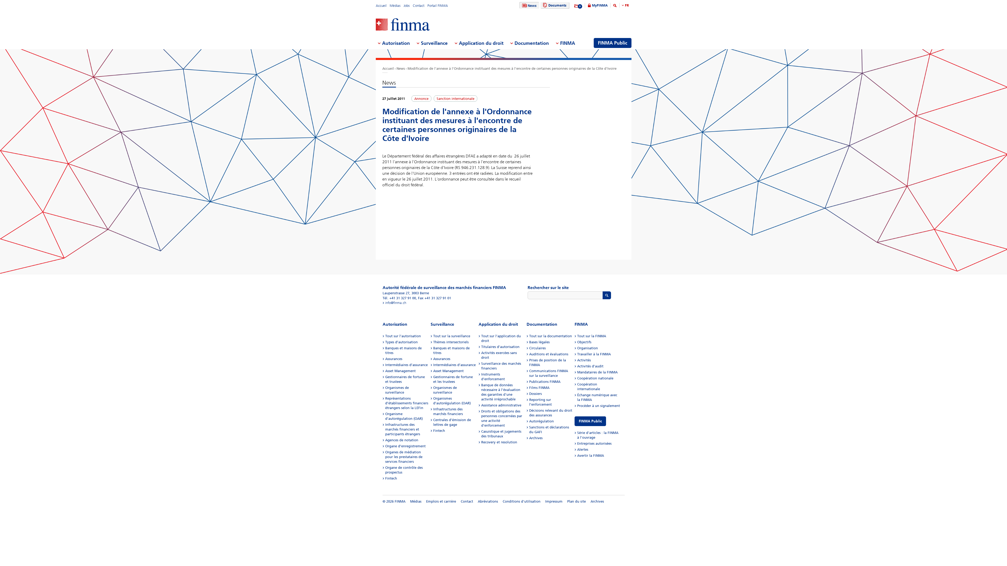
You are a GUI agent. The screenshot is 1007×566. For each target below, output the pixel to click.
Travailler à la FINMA (594, 354)
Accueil (381, 6)
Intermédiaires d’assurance (406, 365)
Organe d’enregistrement (405, 446)
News (532, 6)
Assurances (393, 359)
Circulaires (537, 348)
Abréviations (488, 501)
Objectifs (584, 342)
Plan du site (576, 501)
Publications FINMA (544, 382)
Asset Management (400, 371)
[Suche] (615, 6)
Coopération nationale (595, 378)
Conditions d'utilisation (521, 501)
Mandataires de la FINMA (597, 372)
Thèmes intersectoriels (451, 342)
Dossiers (535, 394)
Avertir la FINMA (590, 456)
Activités (584, 360)
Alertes (582, 449)
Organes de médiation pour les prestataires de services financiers (403, 457)
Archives (536, 438)
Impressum (554, 501)
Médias (395, 6)
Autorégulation (541, 421)
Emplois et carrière (441, 501)
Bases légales (539, 342)
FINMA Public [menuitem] (612, 43)
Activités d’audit (590, 366)
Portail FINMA (437, 6)
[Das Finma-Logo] (403, 25)
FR (627, 5)
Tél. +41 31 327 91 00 (399, 298)
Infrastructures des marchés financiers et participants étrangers (402, 429)
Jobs (407, 6)
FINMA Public (590, 421)
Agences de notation (401, 440)
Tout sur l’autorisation (403, 336)
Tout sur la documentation (550, 336)
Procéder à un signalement (598, 406)
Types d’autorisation (401, 342)
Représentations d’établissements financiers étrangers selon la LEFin (406, 403)
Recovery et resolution (499, 442)
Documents (557, 5)
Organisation (587, 348)
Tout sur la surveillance (451, 336)
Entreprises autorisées (594, 443)
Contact (418, 6)
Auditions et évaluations (548, 354)
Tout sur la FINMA (591, 336)
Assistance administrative (501, 405)
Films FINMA (539, 388)
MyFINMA (600, 5)
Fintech (391, 478)
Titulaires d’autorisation (500, 347)
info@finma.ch (395, 303)
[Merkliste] (577, 6)
